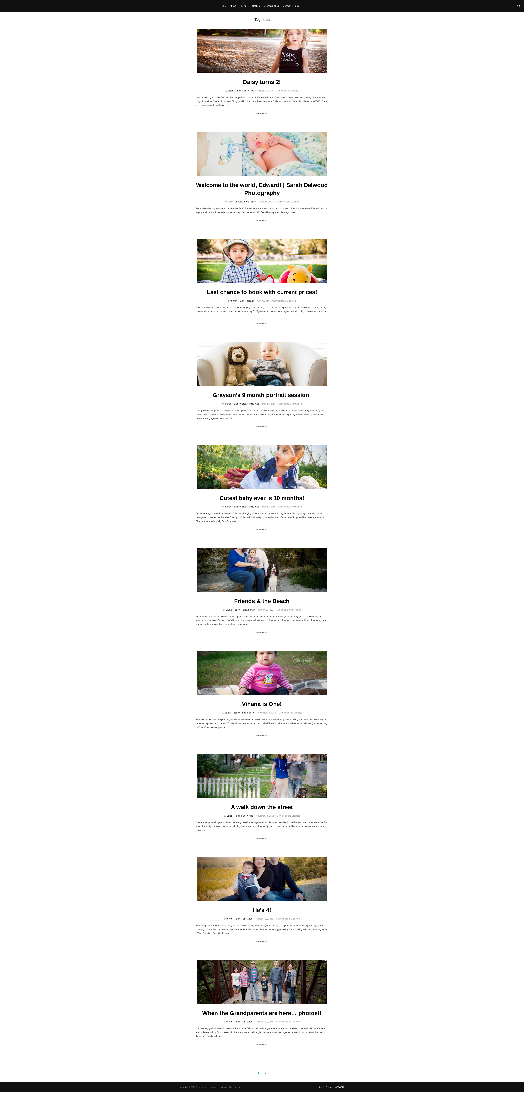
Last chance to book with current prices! (262, 292)
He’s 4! (262, 910)
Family (245, 91)
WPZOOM (339, 1087)
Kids (252, 91)
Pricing (243, 6)
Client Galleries (271, 6)
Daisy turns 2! (262, 82)
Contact (286, 6)
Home (223, 6)
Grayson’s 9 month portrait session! (262, 395)
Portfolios (255, 6)
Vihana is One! (262, 704)
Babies (239, 202)
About (233, 6)
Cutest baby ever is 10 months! (262, 498)
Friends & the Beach (262, 601)
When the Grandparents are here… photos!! (261, 1013)
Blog (296, 6)
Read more (263, 113)
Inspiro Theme (325, 1087)
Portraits (250, 301)
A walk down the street (262, 807)
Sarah (230, 91)
